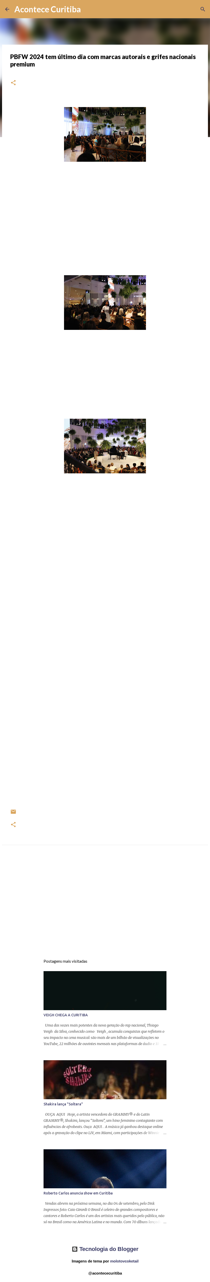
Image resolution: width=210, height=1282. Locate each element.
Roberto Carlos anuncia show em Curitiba (78, 1193)
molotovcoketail (124, 1261)
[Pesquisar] (88, 9)
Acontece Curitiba (47, 9)
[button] (13, 83)
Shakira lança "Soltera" (63, 1104)
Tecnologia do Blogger (108, 1249)
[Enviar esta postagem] (13, 814)
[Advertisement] (105, 905)
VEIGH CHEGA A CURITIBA (66, 1015)
